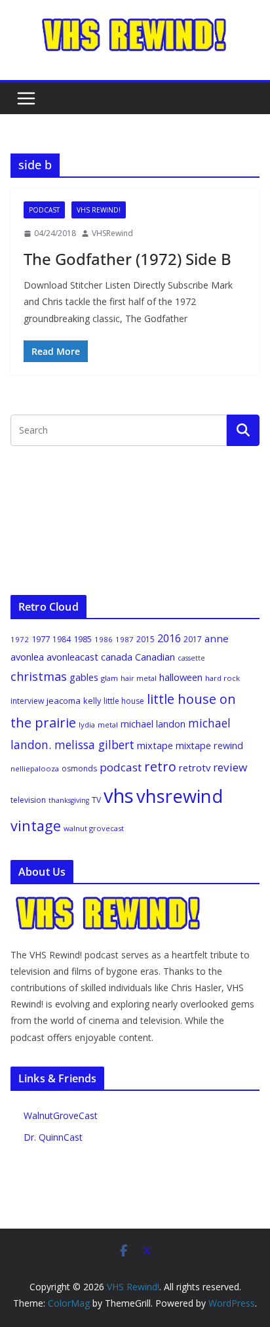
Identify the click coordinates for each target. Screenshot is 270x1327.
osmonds (79, 768)
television (28, 800)
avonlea (27, 656)
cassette (191, 658)
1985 (82, 639)
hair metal (139, 678)
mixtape (155, 745)
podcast (121, 767)
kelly (92, 700)
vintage (35, 825)
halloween (180, 677)
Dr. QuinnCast (53, 1137)
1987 (124, 639)
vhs (119, 796)
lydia (87, 724)
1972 (19, 639)
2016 (169, 638)
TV (96, 800)
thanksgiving (68, 800)
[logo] (108, 902)
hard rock (222, 678)
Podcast (44, 209)
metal (108, 724)
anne (216, 638)
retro (160, 766)
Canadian (155, 656)
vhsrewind (179, 796)
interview (27, 700)
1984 (61, 639)
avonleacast (72, 656)
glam (109, 678)
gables (83, 677)
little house (124, 700)
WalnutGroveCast (61, 1115)
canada (116, 656)
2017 (192, 639)
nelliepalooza (34, 768)
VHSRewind (112, 233)
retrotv (194, 767)
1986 (103, 639)
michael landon (153, 724)
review (230, 767)
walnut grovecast (94, 828)
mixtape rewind (209, 745)
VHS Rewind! (99, 209)
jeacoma (64, 700)
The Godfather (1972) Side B (127, 259)
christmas (38, 676)
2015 (145, 639)
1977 (40, 639)
